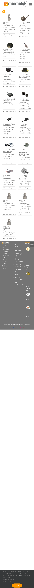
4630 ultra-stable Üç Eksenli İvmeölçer (7, 77)
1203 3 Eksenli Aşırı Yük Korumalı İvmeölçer (24, 24)
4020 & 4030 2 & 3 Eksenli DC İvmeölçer (24, 76)
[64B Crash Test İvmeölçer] (9, 119)
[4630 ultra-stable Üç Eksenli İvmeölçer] (9, 70)
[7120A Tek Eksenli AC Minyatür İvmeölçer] (25, 170)
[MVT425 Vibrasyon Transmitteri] (9, 17)
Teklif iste (5, 36)
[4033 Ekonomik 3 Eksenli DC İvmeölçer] (9, 94)
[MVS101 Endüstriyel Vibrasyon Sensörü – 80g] (25, 195)
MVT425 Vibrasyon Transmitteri (8, 23)
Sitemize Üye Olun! (17, 272)
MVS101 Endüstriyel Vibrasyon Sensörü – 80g (24, 202)
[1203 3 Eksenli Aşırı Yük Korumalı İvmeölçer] (25, 17)
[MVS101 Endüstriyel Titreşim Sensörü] (9, 221)
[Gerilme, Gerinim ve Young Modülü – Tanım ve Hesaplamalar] (28, 249)
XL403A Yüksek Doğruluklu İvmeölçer (9, 151)
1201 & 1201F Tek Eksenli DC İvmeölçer (25, 100)
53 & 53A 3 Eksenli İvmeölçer (7, 176)
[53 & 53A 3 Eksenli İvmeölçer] (9, 170)
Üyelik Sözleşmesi (17, 284)
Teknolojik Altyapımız (17, 255)
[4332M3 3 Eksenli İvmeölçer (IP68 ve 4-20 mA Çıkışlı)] (25, 145)
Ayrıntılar (12, 35)
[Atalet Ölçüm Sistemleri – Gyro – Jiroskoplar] (28, 273)
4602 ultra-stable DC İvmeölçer (23, 125)
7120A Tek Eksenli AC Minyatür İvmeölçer (23, 177)
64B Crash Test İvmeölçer (9, 125)
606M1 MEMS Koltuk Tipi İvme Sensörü (8, 50)
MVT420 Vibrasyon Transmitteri (8, 201)
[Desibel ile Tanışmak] (28, 294)
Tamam (17, 585)
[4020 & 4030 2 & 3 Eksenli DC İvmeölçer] (25, 70)
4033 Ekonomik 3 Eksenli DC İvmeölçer (9, 100)
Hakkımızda (17, 250)
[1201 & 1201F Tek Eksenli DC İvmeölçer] (25, 94)
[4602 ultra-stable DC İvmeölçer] (25, 119)
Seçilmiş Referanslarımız (17, 265)
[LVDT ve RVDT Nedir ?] (28, 307)
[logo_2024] (15, 2)
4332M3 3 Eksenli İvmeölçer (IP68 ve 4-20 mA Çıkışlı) (24, 152)
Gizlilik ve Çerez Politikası (20, 573)
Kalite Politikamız (17, 260)
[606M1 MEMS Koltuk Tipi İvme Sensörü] (9, 44)
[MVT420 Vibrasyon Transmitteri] (9, 195)
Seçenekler (22, 37)
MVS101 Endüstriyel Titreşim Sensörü (7, 228)
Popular (27, 243)
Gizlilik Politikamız (17, 278)
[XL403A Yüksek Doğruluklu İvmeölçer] (9, 145)
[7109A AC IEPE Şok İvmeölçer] (25, 44)
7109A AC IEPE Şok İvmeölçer (24, 50)
